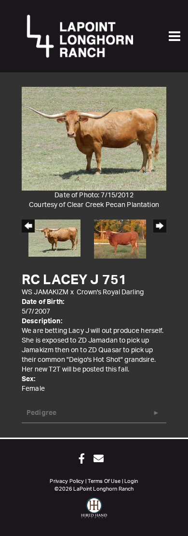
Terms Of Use (104, 481)
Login (131, 481)
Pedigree (41, 413)
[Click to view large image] (94, 138)
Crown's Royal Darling (110, 292)
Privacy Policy (67, 481)
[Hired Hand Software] (94, 511)
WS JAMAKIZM (45, 292)
